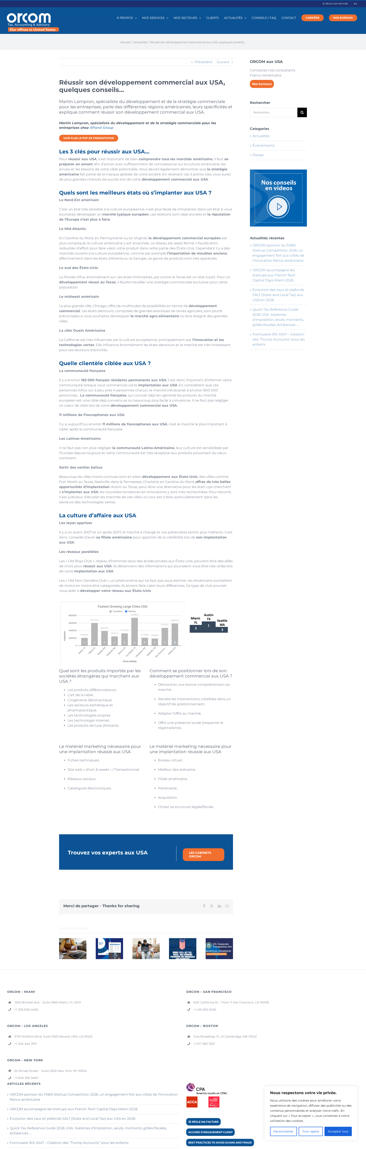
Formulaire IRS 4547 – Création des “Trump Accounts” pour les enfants (278, 339)
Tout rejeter (310, 1131)
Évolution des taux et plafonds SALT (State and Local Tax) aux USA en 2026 (278, 295)
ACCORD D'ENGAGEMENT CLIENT (210, 1132)
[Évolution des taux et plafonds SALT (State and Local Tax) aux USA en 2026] (72, 940)
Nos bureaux (262, 84)
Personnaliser (283, 1131)
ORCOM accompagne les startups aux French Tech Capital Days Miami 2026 (273, 275)
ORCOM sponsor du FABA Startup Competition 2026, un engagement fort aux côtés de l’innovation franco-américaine (94, 1097)
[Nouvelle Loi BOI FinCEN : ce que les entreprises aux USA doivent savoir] (219, 940)
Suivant (223, 62)
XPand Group (102, 128)
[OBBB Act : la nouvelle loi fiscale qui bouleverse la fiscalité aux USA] (182, 940)
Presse (258, 155)
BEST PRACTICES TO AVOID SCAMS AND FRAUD (220, 1142)
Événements (263, 145)
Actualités (260, 136)
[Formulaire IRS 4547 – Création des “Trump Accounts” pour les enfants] (146, 940)
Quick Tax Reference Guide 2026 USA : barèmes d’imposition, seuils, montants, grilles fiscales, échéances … (88, 1130)
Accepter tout (338, 1131)
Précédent (204, 62)
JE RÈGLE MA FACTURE (203, 1121)
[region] (311, 1113)
